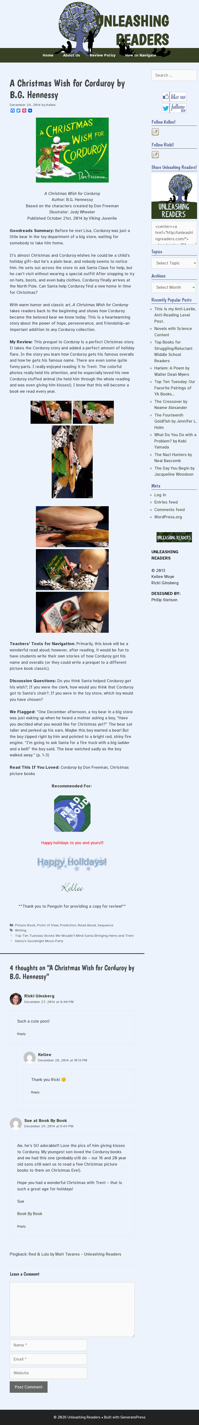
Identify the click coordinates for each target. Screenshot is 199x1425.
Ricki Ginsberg (39, 996)
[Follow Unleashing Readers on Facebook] (174, 100)
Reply (21, 1034)
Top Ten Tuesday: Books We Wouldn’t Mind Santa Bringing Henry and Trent (74, 935)
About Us (71, 55)
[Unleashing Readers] (174, 217)
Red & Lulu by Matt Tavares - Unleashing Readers (75, 1254)
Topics (156, 252)
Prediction (68, 925)
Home (48, 55)
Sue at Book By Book (45, 1120)
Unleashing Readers (132, 30)
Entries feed (166, 502)
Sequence (105, 925)
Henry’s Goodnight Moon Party (39, 941)
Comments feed (169, 509)
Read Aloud (87, 925)
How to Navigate (140, 55)
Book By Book (29, 1213)
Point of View (47, 925)
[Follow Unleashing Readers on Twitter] (174, 111)
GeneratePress (133, 1417)
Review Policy (103, 55)
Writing (20, 930)
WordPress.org (168, 517)
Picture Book (25, 925)
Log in (160, 494)
